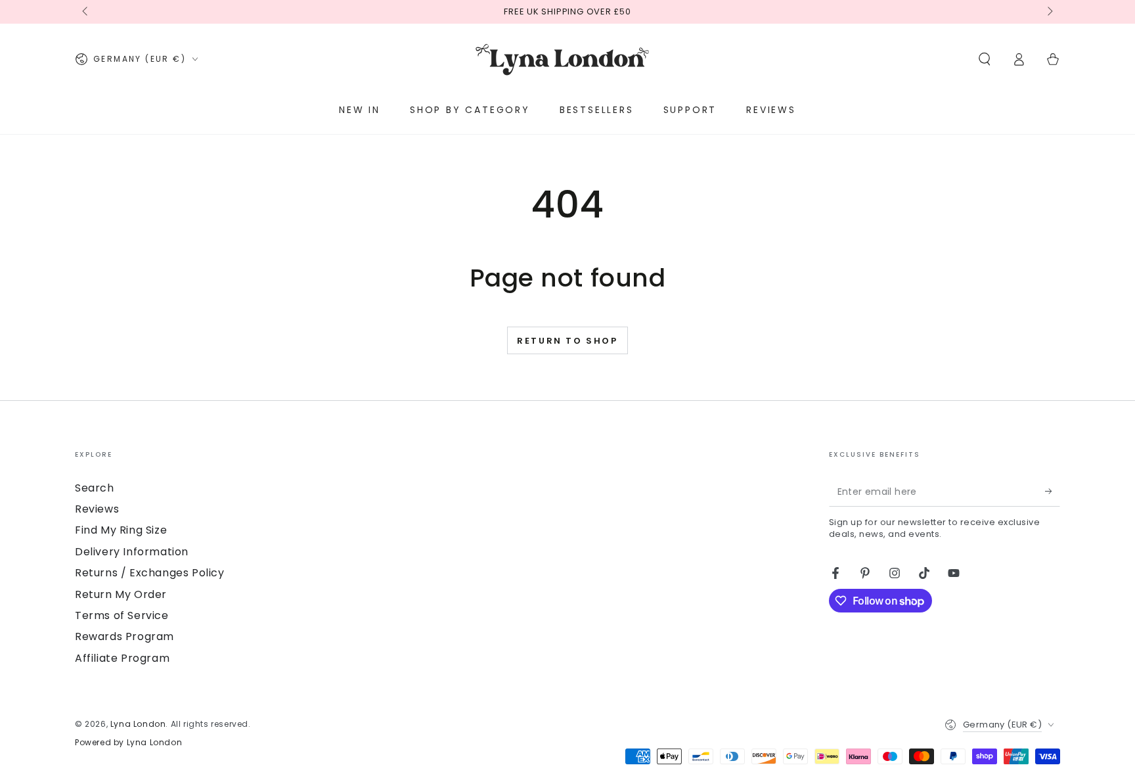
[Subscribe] (1052, 491)
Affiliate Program (122, 658)
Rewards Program (124, 636)
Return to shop (567, 340)
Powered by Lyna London (128, 742)
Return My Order (121, 594)
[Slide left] (86, 12)
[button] (985, 59)
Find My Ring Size (121, 530)
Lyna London (138, 723)
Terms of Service (122, 615)
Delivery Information (132, 551)
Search (94, 488)
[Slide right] (1049, 12)
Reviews (97, 509)
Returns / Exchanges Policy (150, 572)
